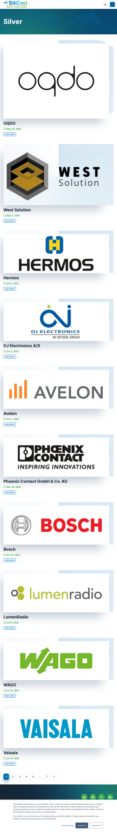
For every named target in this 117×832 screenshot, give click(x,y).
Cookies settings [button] (67, 825)
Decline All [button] (96, 825)
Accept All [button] (82, 825)
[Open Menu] (112, 4)
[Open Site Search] (105, 4)
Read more (9, 134)
